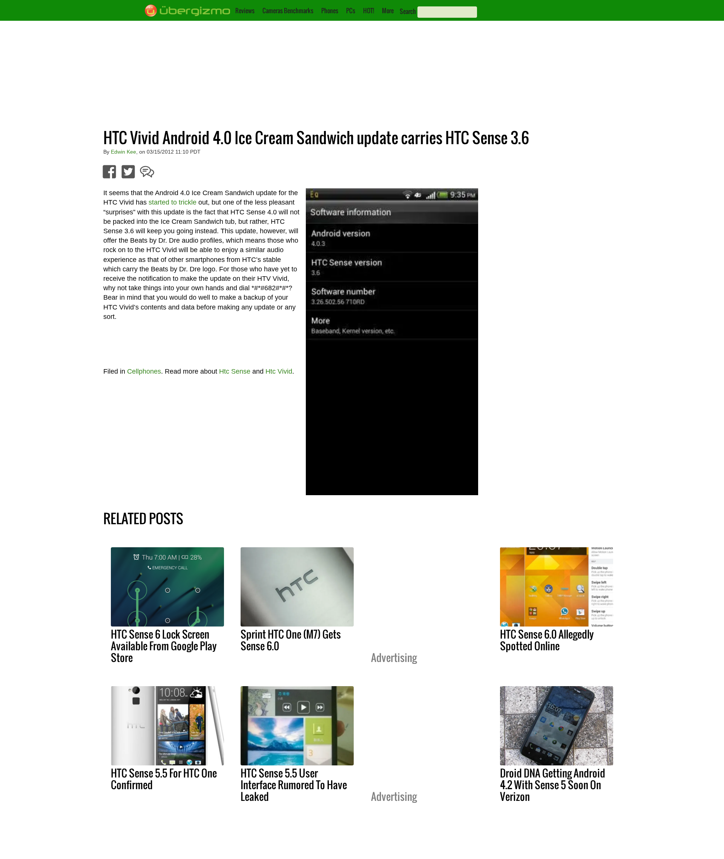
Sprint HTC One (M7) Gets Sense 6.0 (291, 640)
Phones (329, 10)
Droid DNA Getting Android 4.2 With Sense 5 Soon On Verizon (552, 784)
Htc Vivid (278, 371)
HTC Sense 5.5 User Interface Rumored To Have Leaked (294, 784)
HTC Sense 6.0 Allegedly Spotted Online (547, 640)
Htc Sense (234, 371)
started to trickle (172, 202)
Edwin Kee (123, 152)
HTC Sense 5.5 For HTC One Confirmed (164, 778)
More (388, 10)
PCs (350, 10)
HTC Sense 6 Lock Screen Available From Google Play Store (164, 646)
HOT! (368, 10)
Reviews (245, 10)
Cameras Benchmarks (287, 10)
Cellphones (144, 371)
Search (408, 11)
